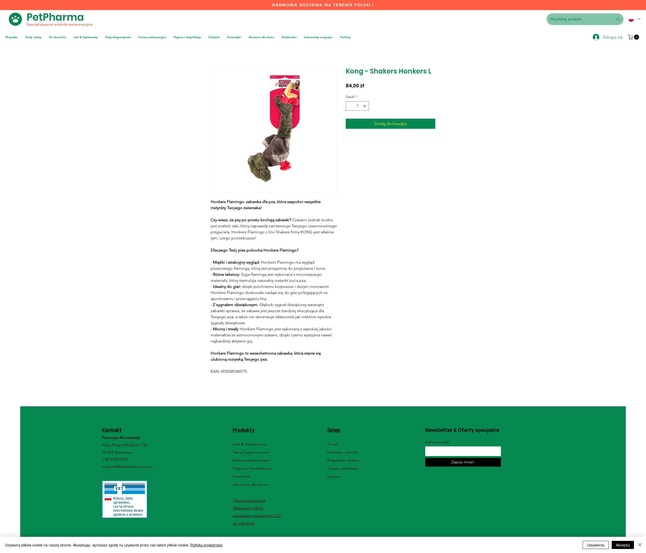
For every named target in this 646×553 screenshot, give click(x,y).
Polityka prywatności (206, 544)
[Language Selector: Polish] (634, 19)
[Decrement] (349, 106)
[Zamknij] (640, 545)
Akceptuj (623, 544)
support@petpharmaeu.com (127, 466)
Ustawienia (595, 544)
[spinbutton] (357, 106)
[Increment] (365, 106)
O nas (332, 444)
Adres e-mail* (437, 442)
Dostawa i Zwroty (342, 452)
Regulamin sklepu (343, 460)
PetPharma (55, 17)
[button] (634, 37)
